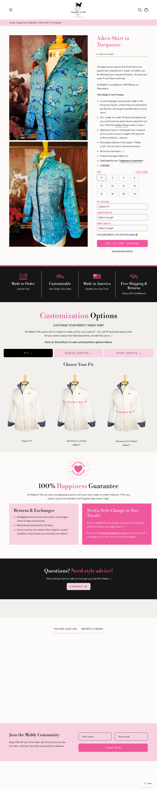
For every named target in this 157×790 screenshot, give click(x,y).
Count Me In (113, 747)
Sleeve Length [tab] (77, 353)
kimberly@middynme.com (113, 532)
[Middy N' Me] (78, 9)
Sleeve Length (104, 212)
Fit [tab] (27, 353)
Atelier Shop (121, 124)
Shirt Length (104, 223)
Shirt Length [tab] (127, 353)
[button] (139, 10)
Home (12, 22)
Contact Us (79, 586)
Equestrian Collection (27, 22)
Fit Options (103, 202)
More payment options (122, 251)
